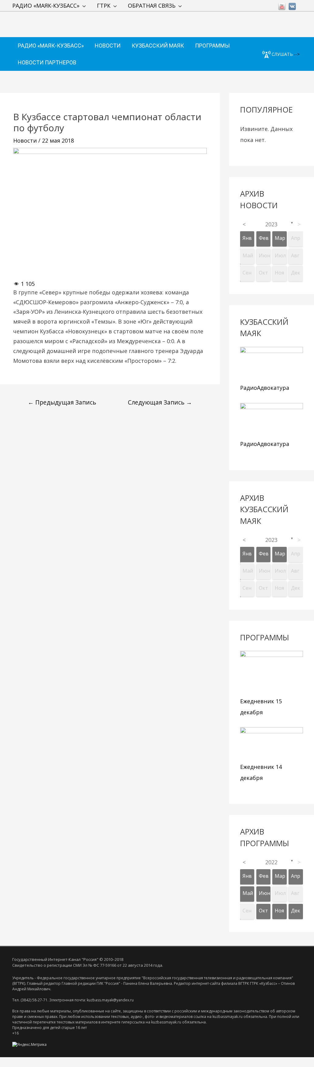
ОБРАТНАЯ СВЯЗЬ (151, 5)
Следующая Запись (160, 402)
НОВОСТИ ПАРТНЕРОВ (47, 62)
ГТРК (103, 5)
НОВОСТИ (108, 45)
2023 (271, 224)
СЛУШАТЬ (281, 54)
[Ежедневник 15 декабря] (271, 672)
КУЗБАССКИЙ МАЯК (158, 45)
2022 (271, 862)
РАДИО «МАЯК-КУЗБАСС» (45, 5)
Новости (25, 140)
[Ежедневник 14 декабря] (271, 743)
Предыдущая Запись (62, 402)
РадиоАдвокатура (264, 387)
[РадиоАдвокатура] (271, 363)
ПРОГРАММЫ (212, 45)
